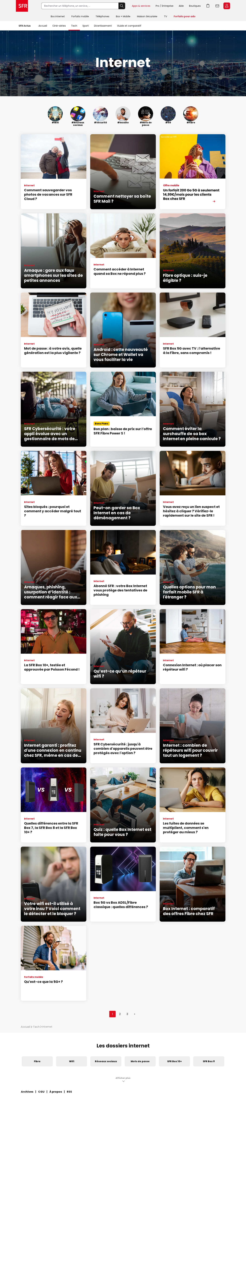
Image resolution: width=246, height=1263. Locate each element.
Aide (181, 6)
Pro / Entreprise (164, 6)
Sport (86, 25)
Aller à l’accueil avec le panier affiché (208, 6)
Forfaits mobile (80, 16)
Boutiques (195, 6)
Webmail (217, 6)
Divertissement (103, 25)
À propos (55, 1092)
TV (165, 16)
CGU (41, 1092)
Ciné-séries (59, 25)
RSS (69, 1092)
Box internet (58, 16)
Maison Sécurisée (147, 16)
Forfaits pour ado (184, 16)
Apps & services (141, 6)
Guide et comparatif (129, 25)
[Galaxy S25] (192, 171)
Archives (27, 1092)
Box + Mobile (123, 16)
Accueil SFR (22, 6)
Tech (74, 25)
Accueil (42, 25)
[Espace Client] (226, 6)
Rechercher (121, 6)
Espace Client (226, 6)
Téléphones (102, 16)
